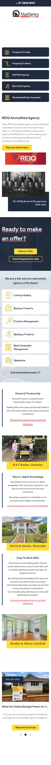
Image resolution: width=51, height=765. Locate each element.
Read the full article (25, 565)
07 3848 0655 (26, 3)
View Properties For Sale (25, 259)
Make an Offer (25, 251)
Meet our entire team (16, 147)
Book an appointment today (24, 373)
